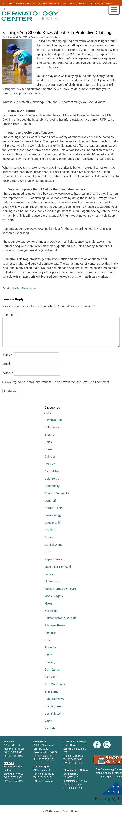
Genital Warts (53, 544)
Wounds (49, 728)
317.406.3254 (45, 777)
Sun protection (29, 288)
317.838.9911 (15, 752)
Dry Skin (50, 530)
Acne (47, 412)
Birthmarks (51, 427)
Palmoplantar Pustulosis (60, 618)
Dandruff (50, 500)
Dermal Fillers (53, 508)
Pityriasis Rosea (55, 625)
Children (49, 464)
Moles (48, 603)
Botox (48, 442)
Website (7, 373)
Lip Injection (52, 581)
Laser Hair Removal (57, 566)
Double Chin (52, 522)
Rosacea (50, 647)
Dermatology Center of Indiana (45, 37)
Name (7, 354)
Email (7, 363)
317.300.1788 (45, 756)
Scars (48, 655)
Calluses (50, 456)
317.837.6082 (75, 759)
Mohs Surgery (53, 596)
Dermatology (52, 515)
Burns (48, 449)
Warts (48, 721)
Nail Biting (51, 610)
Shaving (49, 662)
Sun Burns (51, 691)
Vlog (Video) (52, 713)
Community (52, 486)
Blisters (49, 434)
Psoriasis (50, 632)
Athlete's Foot (53, 419)
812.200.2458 (75, 784)
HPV (47, 552)
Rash (47, 640)
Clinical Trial (52, 471)
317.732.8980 (15, 777)
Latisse (49, 574)
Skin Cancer (52, 669)
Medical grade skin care (60, 588)
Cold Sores (51, 478)
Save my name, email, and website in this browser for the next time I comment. (57, 382)
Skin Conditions (54, 684)
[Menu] (114, 10)
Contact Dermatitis (56, 493)
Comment (9, 314)
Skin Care (16, 288)
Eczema (49, 537)
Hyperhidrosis (53, 559)
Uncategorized (54, 706)
